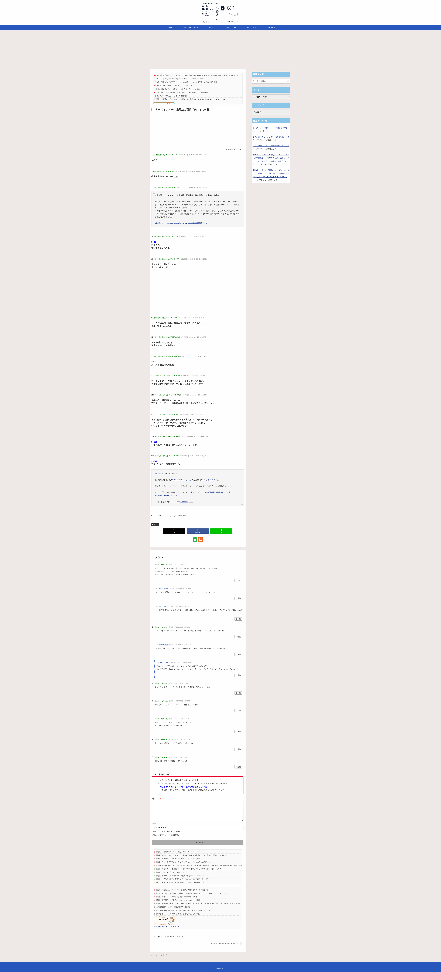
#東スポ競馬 (225, 492)
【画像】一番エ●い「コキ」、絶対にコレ (170, 872)
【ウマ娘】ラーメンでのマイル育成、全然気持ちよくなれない (178, 914)
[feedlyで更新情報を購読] (195, 539)
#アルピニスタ (207, 480)
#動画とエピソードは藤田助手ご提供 (205, 492)
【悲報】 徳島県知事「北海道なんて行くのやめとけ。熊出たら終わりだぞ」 (183, 879)
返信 (239, 580)
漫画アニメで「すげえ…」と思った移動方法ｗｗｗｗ (174, 96)
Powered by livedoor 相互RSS (166, 926)
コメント (157, 799)
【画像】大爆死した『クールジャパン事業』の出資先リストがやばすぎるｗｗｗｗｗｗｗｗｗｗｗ (190, 99)
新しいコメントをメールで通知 (167, 831)
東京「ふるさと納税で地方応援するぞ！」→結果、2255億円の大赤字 (180, 882)
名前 (154, 823)
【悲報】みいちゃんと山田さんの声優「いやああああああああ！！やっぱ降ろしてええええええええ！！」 (194, 893)
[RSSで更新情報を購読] (200, 539)
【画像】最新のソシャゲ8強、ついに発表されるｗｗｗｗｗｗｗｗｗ (180, 876)
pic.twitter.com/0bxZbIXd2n (166, 495)
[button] (288, 81)
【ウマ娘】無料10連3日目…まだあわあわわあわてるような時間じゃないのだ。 (184, 910)
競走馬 (156, 525)
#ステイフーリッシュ (182, 480)
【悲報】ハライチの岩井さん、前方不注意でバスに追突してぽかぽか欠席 (181, 92)
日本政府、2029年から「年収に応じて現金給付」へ (173, 85)
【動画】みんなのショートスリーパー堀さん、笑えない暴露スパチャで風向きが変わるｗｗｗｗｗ (190, 855)
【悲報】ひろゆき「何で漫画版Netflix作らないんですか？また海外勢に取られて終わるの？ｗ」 (189, 869)
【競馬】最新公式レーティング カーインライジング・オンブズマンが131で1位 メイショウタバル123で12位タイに (198, 903)
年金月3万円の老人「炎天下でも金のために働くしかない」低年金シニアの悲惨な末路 (186, 82)
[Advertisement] (220, 49)
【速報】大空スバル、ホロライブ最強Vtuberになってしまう (177, 897)
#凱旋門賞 (159, 474)
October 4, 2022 (186, 502)
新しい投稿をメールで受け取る (167, 835)
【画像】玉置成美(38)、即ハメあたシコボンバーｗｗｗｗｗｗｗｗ (179, 79)
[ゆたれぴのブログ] (165, 920)
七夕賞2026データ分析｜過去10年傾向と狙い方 (172, 907)
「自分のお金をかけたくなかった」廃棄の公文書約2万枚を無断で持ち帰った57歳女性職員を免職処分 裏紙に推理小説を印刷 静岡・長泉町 (206, 865)
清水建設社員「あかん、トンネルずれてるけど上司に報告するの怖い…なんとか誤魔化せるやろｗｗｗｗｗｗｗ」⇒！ (197, 75)
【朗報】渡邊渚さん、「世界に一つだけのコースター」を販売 (177, 89)
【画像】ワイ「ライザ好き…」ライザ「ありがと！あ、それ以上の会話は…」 (183, 862)
